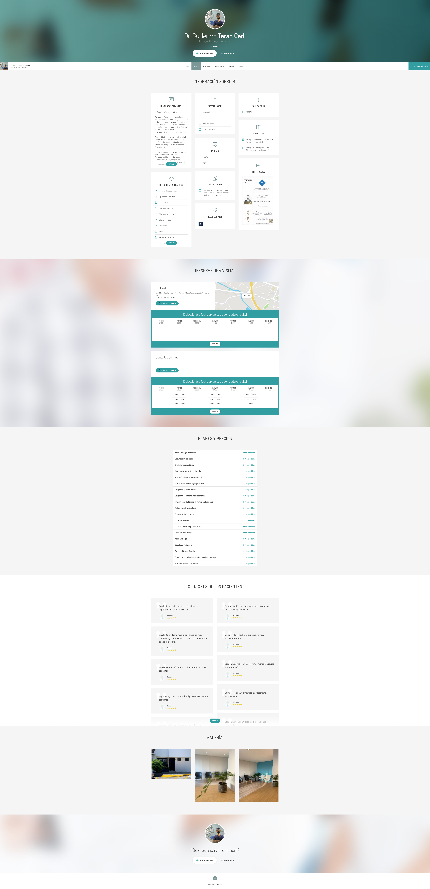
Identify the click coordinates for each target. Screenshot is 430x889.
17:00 (176, 395)
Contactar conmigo (227, 53)
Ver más (171, 164)
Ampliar (247, 296)
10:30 (247, 395)
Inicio (187, 66)
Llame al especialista (168, 303)
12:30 (251, 404)
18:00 (176, 399)
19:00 (176, 404)
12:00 (254, 399)
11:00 (254, 395)
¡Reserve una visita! (421, 66)
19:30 (183, 404)
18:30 (183, 399)
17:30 (183, 395)
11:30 (247, 399)
